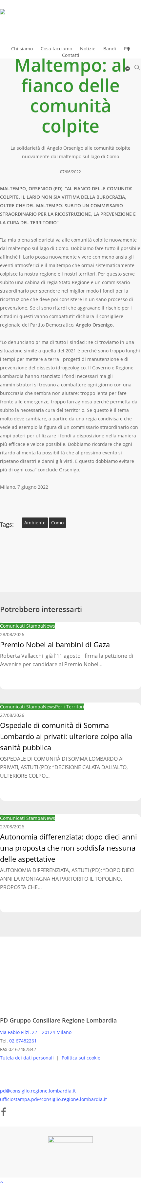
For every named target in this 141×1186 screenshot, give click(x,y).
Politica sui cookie (81, 1058)
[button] (70, 1182)
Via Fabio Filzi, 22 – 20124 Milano (35, 1032)
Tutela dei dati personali (27, 1058)
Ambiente (35, 522)
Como (57, 522)
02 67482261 (23, 1041)
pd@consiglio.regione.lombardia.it (38, 1091)
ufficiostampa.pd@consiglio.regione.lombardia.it (53, 1099)
